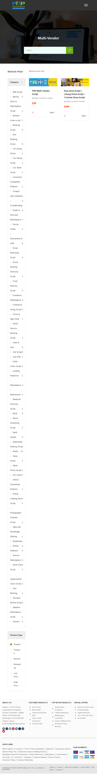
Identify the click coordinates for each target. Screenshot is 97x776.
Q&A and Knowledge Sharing (15, 532)
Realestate (17, 541)
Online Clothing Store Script (16, 498)
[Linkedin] (16, 728)
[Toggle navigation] (86, 5)
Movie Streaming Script (14, 423)
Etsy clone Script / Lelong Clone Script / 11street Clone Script (74, 94)
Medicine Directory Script (15, 404)
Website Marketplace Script (15, 612)
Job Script (17, 352)
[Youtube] (3, 731)
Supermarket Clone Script (16, 581)
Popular (17, 644)
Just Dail (16, 357)
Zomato (15, 621)
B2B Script (17, 92)
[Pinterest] (13, 728)
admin (37, 98)
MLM (14, 413)
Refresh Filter (15, 71)
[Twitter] (10, 728)
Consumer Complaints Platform (16, 182)
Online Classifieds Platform (15, 484)
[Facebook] (3, 728)
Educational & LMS (16, 240)
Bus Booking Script (13, 139)
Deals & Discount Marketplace (15, 215)
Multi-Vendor (47, 98)
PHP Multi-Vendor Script (41, 92)
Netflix (15, 451)
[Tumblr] (23, 728)
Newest (17, 659)
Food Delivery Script (14, 286)
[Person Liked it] (33, 112)
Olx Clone (17, 475)
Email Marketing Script (14, 253)
